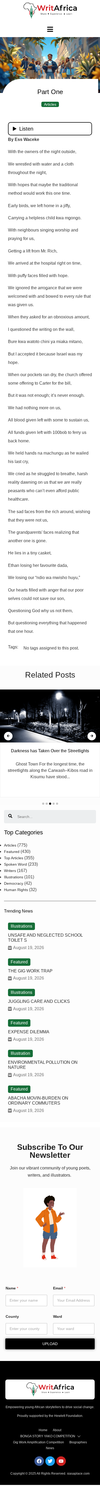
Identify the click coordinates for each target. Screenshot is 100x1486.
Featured (11, 851)
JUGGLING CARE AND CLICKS (39, 1001)
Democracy (13, 883)
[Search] (10, 816)
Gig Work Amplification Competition (38, 1442)
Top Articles (13, 858)
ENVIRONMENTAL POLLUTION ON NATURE (43, 1065)
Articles (50, 104)
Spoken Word (15, 864)
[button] (43, 804)
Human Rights (16, 890)
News (50, 1448)
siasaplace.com (78, 1473)
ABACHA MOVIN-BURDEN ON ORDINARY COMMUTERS (38, 1100)
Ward (57, 1316)
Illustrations (13, 877)
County (12, 1316)
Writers (10, 871)
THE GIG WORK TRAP (30, 971)
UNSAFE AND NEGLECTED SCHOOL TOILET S (45, 937)
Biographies (78, 1442)
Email (59, 1288)
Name (12, 1288)
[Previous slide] (8, 736)
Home (43, 1430)
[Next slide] (91, 736)
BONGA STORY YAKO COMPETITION (47, 1436)
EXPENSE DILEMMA (28, 1032)
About (57, 1430)
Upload (50, 1344)
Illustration (20, 1053)
